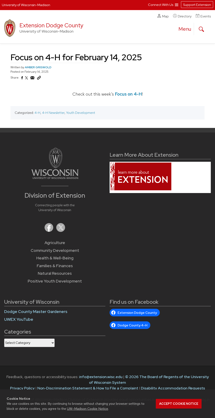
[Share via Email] (32, 79)
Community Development (55, 250)
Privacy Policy (22, 388)
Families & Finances (55, 265)
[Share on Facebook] (22, 79)
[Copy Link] (39, 79)
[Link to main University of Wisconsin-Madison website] (55, 177)
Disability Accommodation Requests (173, 388)
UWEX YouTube (18, 319)
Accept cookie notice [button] (178, 404)
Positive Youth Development (55, 281)
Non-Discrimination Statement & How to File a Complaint (87, 388)
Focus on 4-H (128, 94)
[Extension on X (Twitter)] (60, 230)
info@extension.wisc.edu (100, 376)
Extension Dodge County (51, 25)
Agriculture (55, 242)
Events (206, 16)
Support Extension (197, 5)
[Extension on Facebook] (49, 230)
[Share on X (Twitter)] (26, 79)
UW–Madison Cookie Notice (87, 408)
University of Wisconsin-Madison (26, 5)
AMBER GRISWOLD (38, 67)
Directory (184, 16)
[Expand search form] (201, 29)
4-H (37, 112)
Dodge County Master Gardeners (35, 311)
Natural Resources (55, 273)
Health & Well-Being (54, 258)
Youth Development (80, 112)
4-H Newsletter (53, 112)
